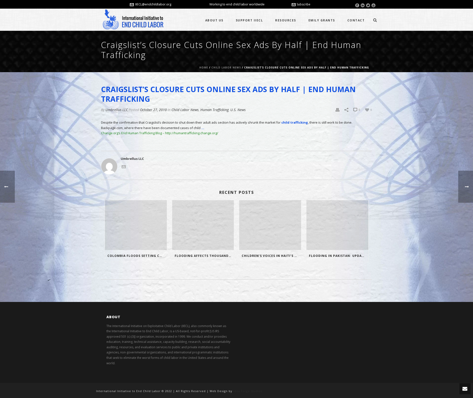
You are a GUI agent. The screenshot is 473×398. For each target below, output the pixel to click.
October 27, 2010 (153, 109)
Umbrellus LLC (116, 109)
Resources (285, 20)
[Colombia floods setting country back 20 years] (136, 225)
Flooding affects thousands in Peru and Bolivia (204, 256)
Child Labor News (226, 67)
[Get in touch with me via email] (124, 166)
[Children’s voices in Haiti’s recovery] (270, 225)
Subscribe (303, 4)
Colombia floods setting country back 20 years (137, 256)
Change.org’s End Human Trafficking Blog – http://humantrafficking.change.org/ (159, 133)
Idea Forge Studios (247, 391)
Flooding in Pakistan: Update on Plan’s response (338, 256)
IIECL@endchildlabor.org (153, 4)
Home (203, 67)
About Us (214, 20)
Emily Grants (321, 20)
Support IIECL (249, 20)
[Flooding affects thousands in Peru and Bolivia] (203, 225)
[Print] (337, 110)
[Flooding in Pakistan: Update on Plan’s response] (337, 225)
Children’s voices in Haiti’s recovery (271, 256)
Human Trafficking (214, 109)
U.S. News (238, 109)
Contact (356, 20)
